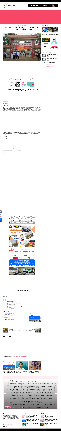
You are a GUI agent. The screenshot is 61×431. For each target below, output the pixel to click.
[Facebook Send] (1, 214)
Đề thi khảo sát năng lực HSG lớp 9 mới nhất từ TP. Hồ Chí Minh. (15, 407)
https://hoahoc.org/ (9, 300)
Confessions (53, 429)
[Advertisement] (30, 15)
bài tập (44, 66)
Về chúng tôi (43, 429)
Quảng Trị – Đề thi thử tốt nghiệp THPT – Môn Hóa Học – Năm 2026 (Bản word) (34, 372)
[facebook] (3, 426)
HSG (49, 66)
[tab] (43, 52)
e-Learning (57, 429)
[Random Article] (56, 22)
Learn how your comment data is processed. (20, 356)
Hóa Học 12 (19, 25)
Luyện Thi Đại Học (23, 25)
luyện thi (48, 67)
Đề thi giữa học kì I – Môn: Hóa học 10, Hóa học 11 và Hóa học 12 (46, 46)
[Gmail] (1, 217)
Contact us (46, 429)
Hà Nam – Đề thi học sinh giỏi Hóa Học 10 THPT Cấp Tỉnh (54, 48)
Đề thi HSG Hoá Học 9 (7, 406)
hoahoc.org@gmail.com (9, 424)
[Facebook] (1, 212)
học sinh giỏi (44, 67)
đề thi (53, 67)
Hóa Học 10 (45, 43)
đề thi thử (55, 67)
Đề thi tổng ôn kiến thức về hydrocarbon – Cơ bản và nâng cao (46, 35)
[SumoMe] (1, 221)
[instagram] (4, 426)
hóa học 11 (55, 66)
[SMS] (1, 219)
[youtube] (6, 426)
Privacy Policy (50, 429)
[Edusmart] (4, 300)
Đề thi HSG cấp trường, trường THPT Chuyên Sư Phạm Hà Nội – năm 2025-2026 (35, 324)
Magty (11, 429)
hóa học (52, 66)
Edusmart (9, 298)
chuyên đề (47, 66)
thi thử (50, 67)
